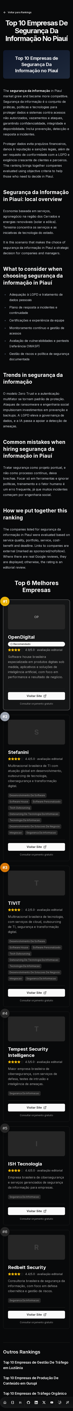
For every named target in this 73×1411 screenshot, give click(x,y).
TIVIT (14, 903)
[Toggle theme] (60, 1402)
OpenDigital (21, 637)
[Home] (5, 1402)
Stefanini (18, 752)
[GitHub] (28, 1402)
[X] (44, 1402)
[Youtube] (52, 1402)
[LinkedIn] (36, 1402)
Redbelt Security (27, 1267)
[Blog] (13, 1402)
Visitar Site (34, 696)
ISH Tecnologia (25, 1164)
